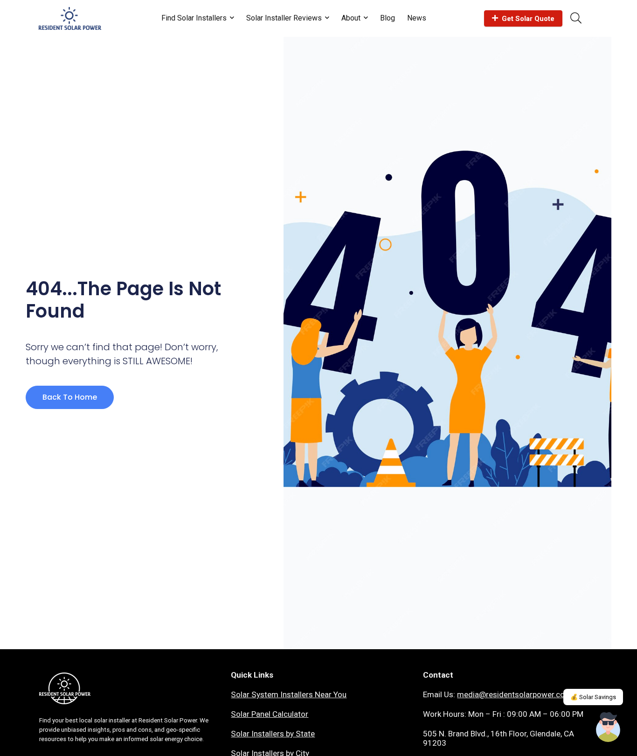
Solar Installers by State (273, 733)
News (416, 18)
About (350, 18)
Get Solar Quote (528, 18)
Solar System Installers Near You (288, 694)
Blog (387, 18)
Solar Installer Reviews (284, 18)
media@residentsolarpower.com (514, 694)
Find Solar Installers (194, 18)
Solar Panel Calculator (269, 714)
